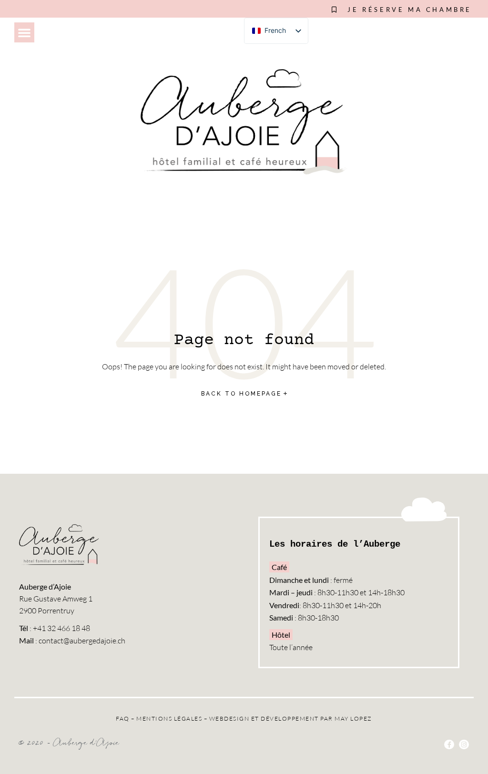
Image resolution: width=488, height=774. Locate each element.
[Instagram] (464, 745)
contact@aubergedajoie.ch (82, 640)
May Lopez (353, 718)
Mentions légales (169, 718)
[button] (24, 32)
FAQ (123, 718)
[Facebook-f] (449, 745)
